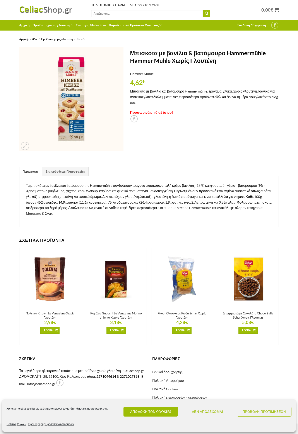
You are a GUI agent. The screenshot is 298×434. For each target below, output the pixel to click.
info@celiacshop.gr (41, 384)
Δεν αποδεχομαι (207, 411)
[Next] (278, 298)
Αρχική (24, 25)
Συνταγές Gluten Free (91, 25)
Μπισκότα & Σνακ (39, 213)
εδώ (217, 97)
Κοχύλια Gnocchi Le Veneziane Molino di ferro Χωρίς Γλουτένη (116, 315)
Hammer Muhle (142, 74)
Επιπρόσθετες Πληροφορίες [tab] (65, 171)
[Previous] (19, 298)
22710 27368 (148, 5)
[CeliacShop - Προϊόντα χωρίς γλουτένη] (52, 10)
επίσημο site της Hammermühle (187, 208)
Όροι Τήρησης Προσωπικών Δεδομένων (51, 424)
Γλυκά (81, 39)
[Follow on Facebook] (274, 25)
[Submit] (206, 13)
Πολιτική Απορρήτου (168, 380)
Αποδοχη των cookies (150, 411)
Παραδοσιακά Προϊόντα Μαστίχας (134, 25)
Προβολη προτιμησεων (264, 411)
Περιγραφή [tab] (30, 171)
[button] (251, 25)
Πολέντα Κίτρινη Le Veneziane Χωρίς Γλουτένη (50, 315)
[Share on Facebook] (134, 118)
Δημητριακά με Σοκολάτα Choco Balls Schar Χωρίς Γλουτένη (248, 315)
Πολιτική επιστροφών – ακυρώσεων (179, 397)
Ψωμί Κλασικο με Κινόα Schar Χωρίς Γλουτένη (182, 315)
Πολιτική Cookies (16, 424)
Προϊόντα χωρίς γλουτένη (51, 25)
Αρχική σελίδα (28, 39)
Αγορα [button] (48, 330)
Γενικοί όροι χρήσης (167, 372)
